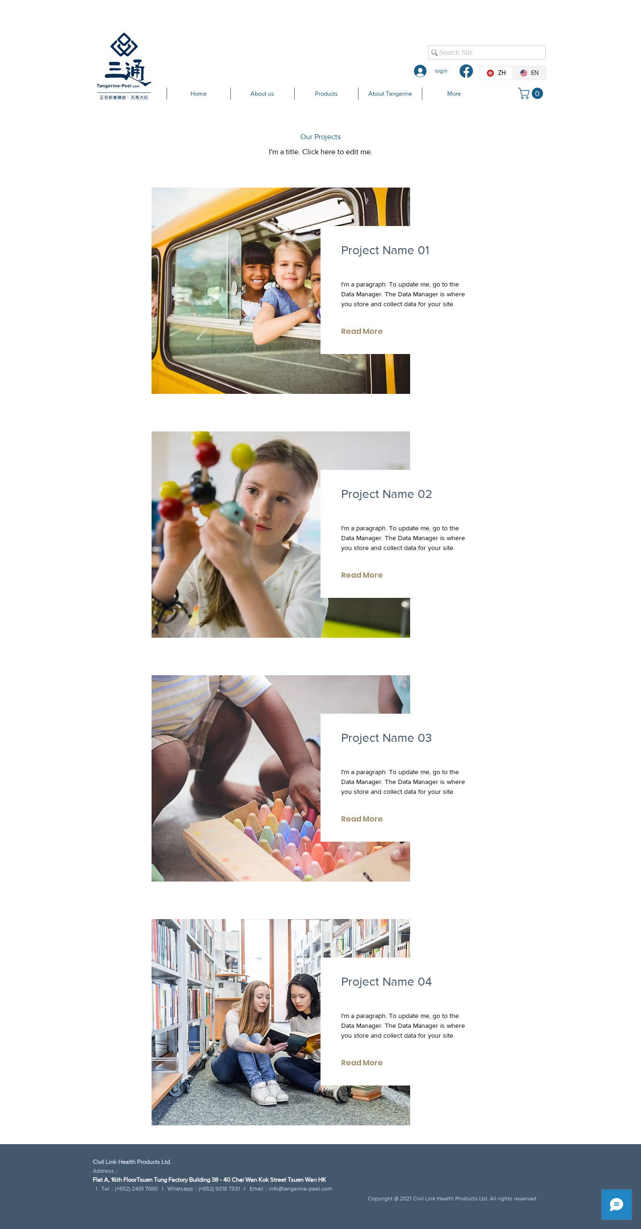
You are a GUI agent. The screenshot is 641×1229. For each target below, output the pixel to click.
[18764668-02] (466, 71)
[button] (532, 93)
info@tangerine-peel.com (300, 1188)
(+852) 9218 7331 (219, 1188)
